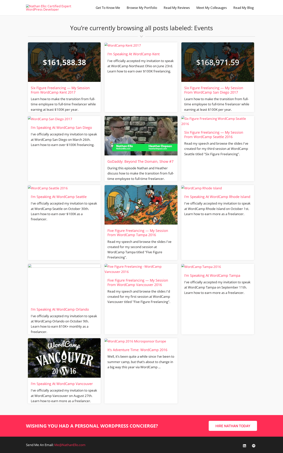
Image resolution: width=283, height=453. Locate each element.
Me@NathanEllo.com (69, 445)
